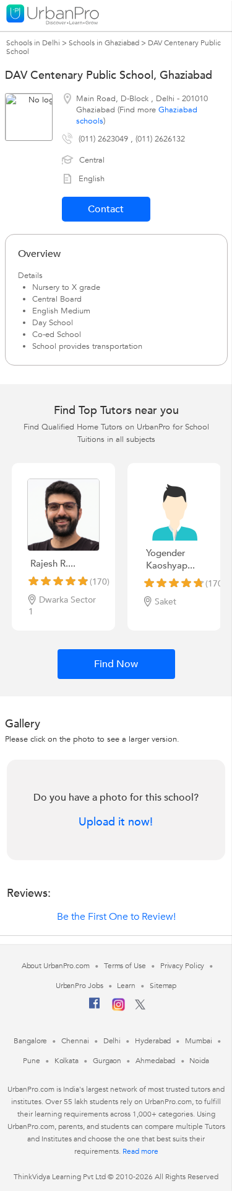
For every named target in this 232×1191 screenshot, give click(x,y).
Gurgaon (107, 1061)
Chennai (74, 1041)
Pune (31, 1061)
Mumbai (198, 1041)
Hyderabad (153, 1041)
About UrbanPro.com (56, 966)
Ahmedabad (155, 1061)
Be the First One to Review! (116, 917)
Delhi (112, 1041)
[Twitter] (140, 1007)
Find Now (116, 664)
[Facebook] (94, 1008)
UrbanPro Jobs (79, 986)
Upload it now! (116, 822)
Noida (199, 1061)
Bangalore (30, 1041)
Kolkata (66, 1061)
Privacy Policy (182, 966)
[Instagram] (118, 1008)
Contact (106, 209)
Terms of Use (125, 966)
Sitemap (163, 986)
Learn (126, 986)
